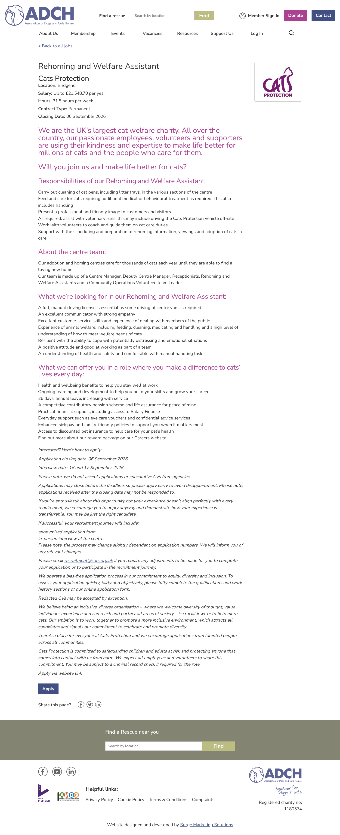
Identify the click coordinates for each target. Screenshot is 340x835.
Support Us (222, 33)
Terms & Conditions (168, 800)
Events (118, 33)
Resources (187, 33)
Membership (83, 33)
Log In (257, 33)
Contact (323, 15)
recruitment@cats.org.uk (88, 561)
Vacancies (152, 33)
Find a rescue (112, 16)
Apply (48, 689)
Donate (295, 15)
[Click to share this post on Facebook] (81, 705)
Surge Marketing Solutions (206, 825)
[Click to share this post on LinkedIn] (98, 704)
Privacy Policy (99, 800)
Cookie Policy (131, 800)
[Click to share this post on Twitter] (90, 705)
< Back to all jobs (55, 46)
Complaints (203, 800)
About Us (48, 33)
